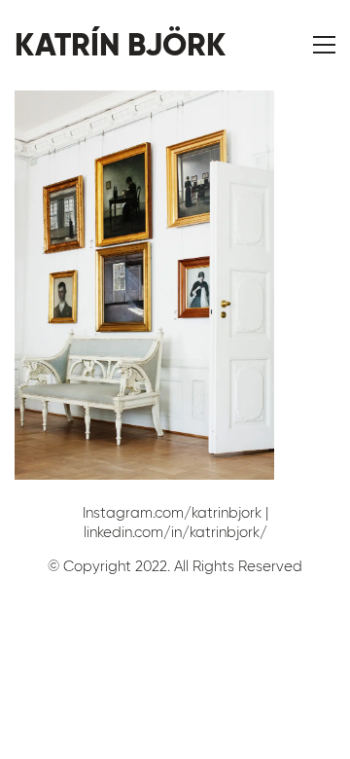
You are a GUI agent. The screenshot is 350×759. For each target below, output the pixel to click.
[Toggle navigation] (324, 44)
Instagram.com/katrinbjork (172, 513)
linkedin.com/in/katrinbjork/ (175, 532)
